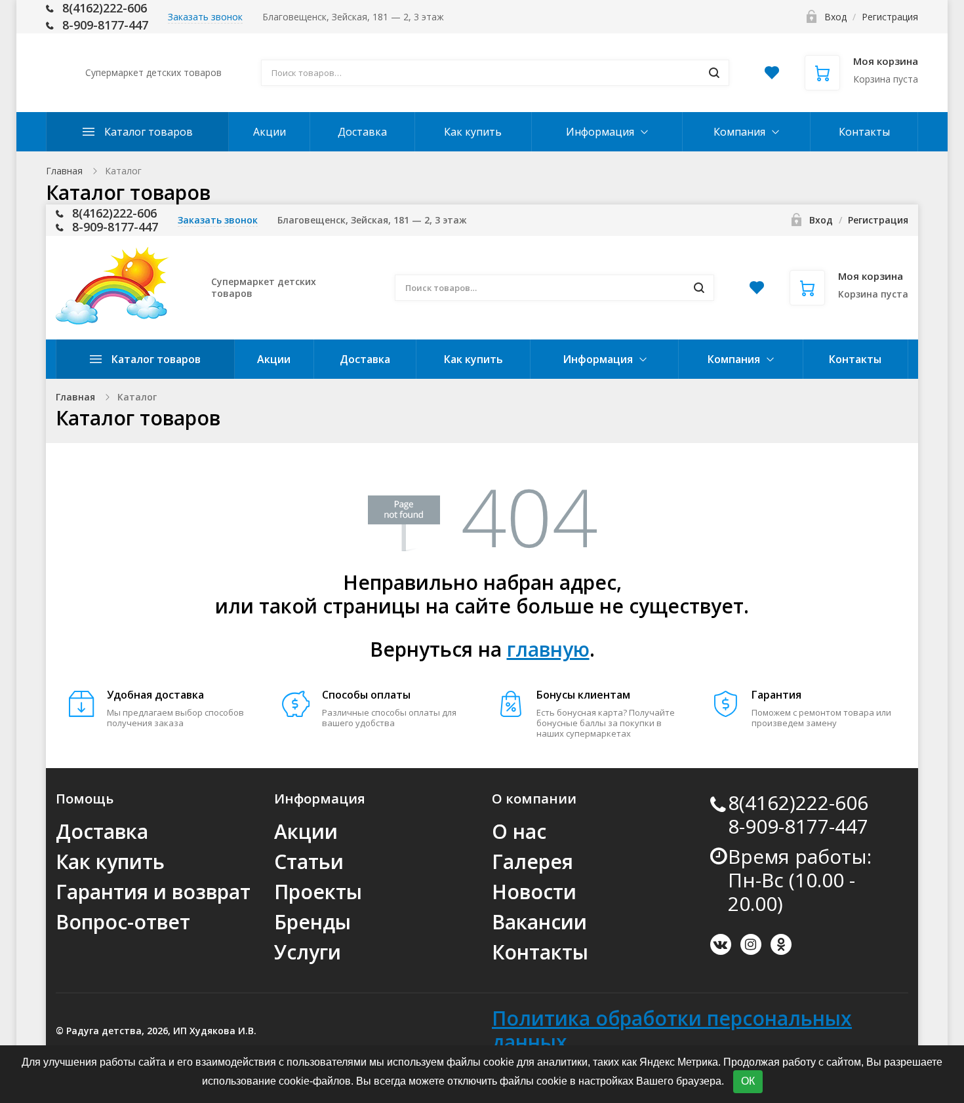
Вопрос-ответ (123, 921)
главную (548, 649)
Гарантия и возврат (153, 891)
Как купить (473, 132)
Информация (600, 132)
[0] (772, 76)
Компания (739, 132)
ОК (748, 1081)
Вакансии (539, 921)
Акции (269, 132)
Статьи (309, 861)
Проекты (318, 891)
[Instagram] (750, 944)
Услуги (307, 952)
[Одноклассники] (781, 944)
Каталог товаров (148, 132)
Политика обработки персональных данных (672, 1030)
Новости (534, 891)
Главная (64, 170)
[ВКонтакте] (720, 944)
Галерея (532, 861)
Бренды (312, 921)
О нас (519, 831)
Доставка (362, 132)
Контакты (864, 132)
